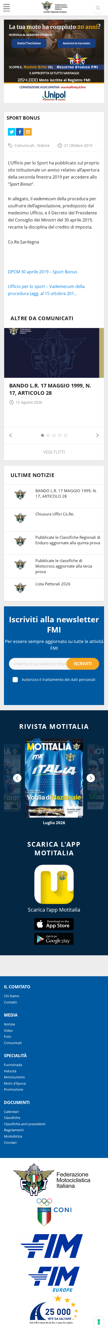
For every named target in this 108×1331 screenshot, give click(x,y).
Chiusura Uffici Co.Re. (54, 514)
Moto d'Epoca (15, 1083)
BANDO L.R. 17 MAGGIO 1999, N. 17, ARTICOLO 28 (50, 389)
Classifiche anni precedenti (24, 1124)
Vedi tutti (54, 452)
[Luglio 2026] (54, 778)
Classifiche (12, 1117)
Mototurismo (14, 1077)
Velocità (10, 1071)
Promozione (13, 1089)
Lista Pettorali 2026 (53, 583)
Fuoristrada (13, 1064)
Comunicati (24, 145)
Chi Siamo (11, 996)
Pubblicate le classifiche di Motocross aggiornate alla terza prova (63, 566)
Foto (7, 1036)
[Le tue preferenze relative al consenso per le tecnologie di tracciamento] (99, 1322)
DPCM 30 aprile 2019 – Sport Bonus (42, 272)
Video (8, 1030)
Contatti (10, 1002)
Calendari (11, 1111)
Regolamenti (14, 1130)
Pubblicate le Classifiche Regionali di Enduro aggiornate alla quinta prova (67, 540)
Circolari (10, 1142)
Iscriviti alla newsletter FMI (54, 624)
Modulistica (13, 1136)
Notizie (43, 145)
